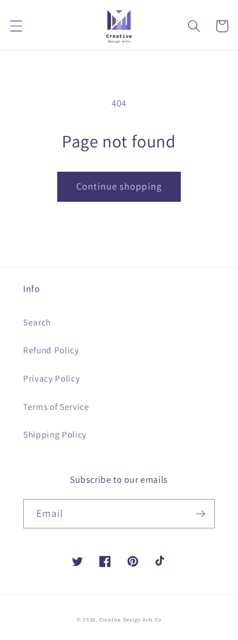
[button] (15, 26)
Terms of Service (56, 406)
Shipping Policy (55, 434)
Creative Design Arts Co (130, 619)
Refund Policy (51, 350)
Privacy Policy (51, 378)
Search (37, 322)
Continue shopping (119, 186)
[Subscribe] (200, 514)
